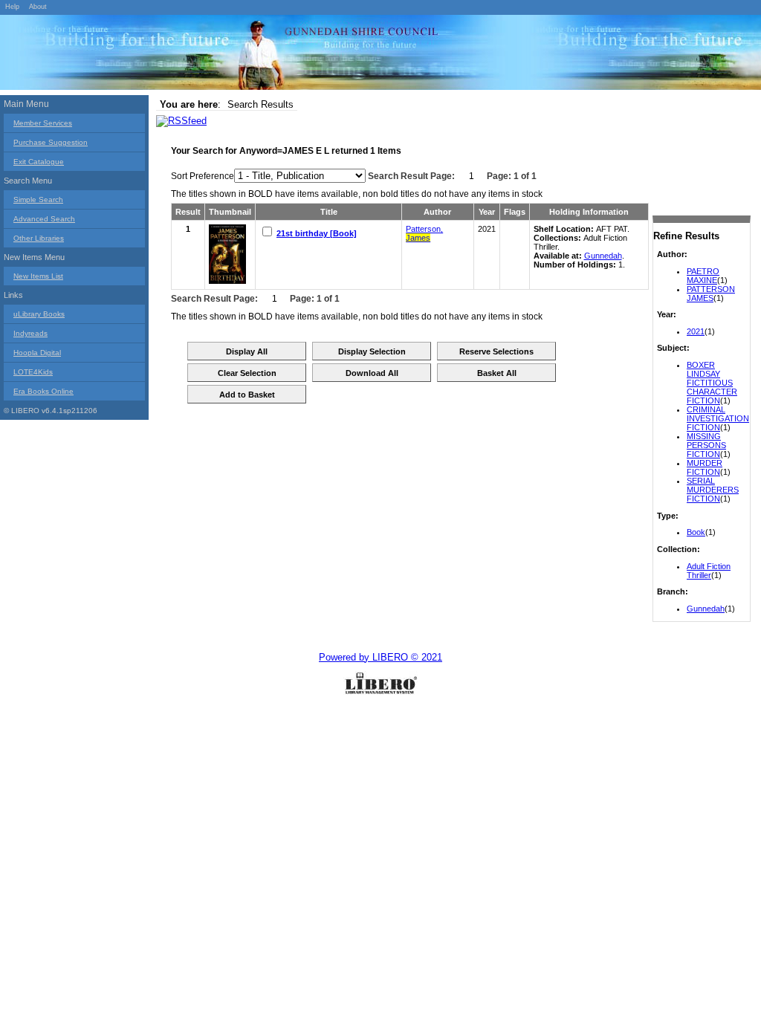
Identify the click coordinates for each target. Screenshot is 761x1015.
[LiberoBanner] (223, 55)
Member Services (42, 123)
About (38, 6)
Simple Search (38, 199)
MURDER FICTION (704, 467)
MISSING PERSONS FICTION (706, 445)
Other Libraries (38, 238)
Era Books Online (43, 391)
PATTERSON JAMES (711, 293)
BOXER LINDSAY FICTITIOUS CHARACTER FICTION (712, 382)
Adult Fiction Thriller (709, 571)
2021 (696, 331)
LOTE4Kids (33, 372)
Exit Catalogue (38, 162)
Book (696, 532)
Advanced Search (44, 219)
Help (12, 6)
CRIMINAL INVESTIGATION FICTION (718, 418)
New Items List (38, 276)
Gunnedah (706, 608)
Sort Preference (202, 176)
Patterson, (424, 233)
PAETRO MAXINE (703, 276)
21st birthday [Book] (316, 233)
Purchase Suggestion (50, 142)
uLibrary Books (39, 314)
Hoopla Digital (37, 352)
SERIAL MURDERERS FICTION (713, 489)
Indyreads (30, 333)
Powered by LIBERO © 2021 (380, 657)
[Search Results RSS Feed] (181, 120)
